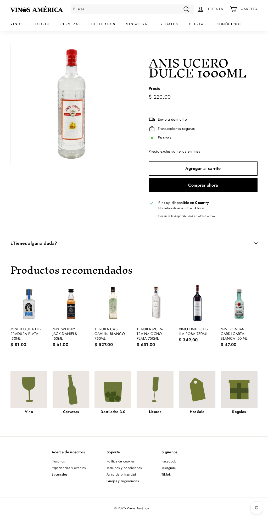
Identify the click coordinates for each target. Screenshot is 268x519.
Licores (42, 24)
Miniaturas (138, 24)
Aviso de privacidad (121, 474)
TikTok (166, 474)
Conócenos (229, 24)
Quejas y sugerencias (123, 480)
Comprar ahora (203, 185)
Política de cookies (121, 461)
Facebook (168, 461)
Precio (154, 88)
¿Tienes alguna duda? (33, 243)
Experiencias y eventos (69, 467)
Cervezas (70, 24)
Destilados (103, 24)
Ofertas (197, 24)
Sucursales (60, 474)
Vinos (16, 24)
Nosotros (58, 461)
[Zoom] (71, 104)
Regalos (169, 24)
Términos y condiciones (124, 467)
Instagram (168, 467)
